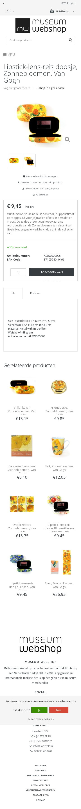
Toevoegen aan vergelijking (42, 188)
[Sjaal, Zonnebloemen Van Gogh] (59, 562)
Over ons (40, 770)
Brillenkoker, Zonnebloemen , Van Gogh (22, 411)
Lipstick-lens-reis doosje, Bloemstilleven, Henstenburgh (59, 528)
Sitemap (40, 799)
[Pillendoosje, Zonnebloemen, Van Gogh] (59, 386)
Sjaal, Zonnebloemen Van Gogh (59, 585)
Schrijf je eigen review (51, 88)
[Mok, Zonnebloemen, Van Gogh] (59, 445)
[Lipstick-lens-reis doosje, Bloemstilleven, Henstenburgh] (59, 504)
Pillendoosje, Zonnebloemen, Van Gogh (59, 411)
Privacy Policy (40, 780)
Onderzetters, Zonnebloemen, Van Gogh (22, 528)
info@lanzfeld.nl (43, 746)
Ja (39, 710)
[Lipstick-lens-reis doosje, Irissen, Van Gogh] (22, 562)
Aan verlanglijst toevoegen (42, 176)
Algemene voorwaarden (40, 775)
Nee (58, 710)
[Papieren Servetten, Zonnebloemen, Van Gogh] (22, 445)
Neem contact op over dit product (42, 182)
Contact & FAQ (41, 795)
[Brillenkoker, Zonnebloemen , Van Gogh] (22, 386)
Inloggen (40, 765)
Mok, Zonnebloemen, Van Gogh (59, 468)
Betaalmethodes (40, 785)
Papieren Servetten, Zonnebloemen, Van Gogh (22, 469)
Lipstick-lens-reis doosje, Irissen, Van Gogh (22, 586)
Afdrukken (42, 194)
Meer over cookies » (41, 719)
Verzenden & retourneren (40, 790)
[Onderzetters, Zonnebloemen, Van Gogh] (22, 504)
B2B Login (67, 3)
